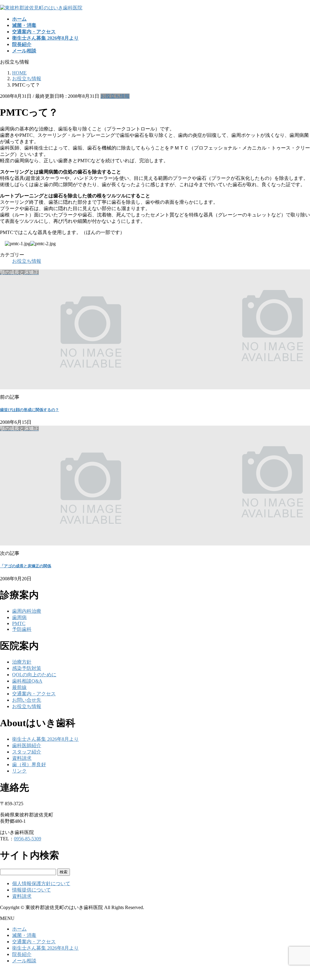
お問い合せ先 (26, 700)
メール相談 (24, 960)
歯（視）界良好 (29, 764)
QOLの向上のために (34, 674)
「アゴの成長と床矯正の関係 (25, 566)
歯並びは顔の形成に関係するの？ (29, 409)
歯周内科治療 (26, 611)
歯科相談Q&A (27, 681)
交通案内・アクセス (34, 693)
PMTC (18, 623)
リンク (19, 770)
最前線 (19, 687)
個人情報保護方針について (41, 883)
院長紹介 (21, 954)
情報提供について (31, 889)
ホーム (19, 928)
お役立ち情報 (115, 96)
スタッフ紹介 (26, 751)
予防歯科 (21, 629)
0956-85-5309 (27, 838)
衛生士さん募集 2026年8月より (45, 739)
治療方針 (21, 661)
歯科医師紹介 (26, 745)
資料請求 (21, 758)
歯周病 (19, 617)
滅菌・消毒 (24, 935)
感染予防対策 (26, 668)
